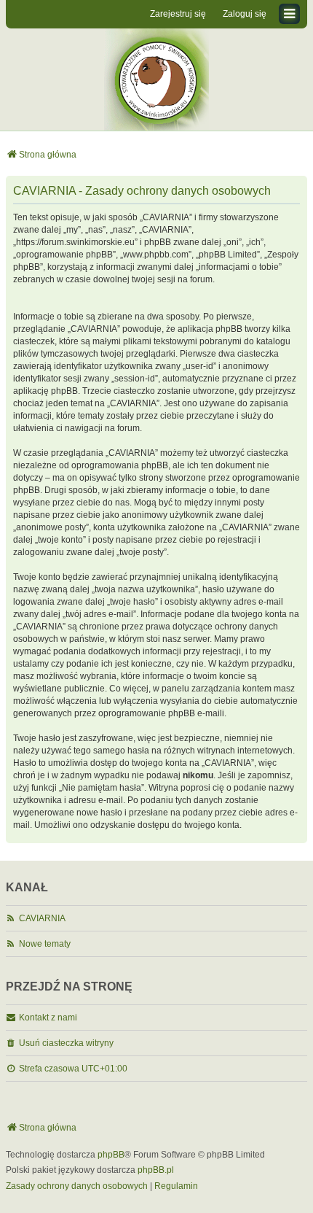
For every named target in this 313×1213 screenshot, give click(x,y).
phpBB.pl (156, 1170)
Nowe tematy (45, 944)
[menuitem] (77, 1187)
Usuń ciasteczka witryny (66, 1043)
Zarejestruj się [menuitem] (178, 14)
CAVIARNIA (42, 918)
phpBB (111, 1155)
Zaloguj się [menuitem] (244, 14)
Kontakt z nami (48, 1017)
